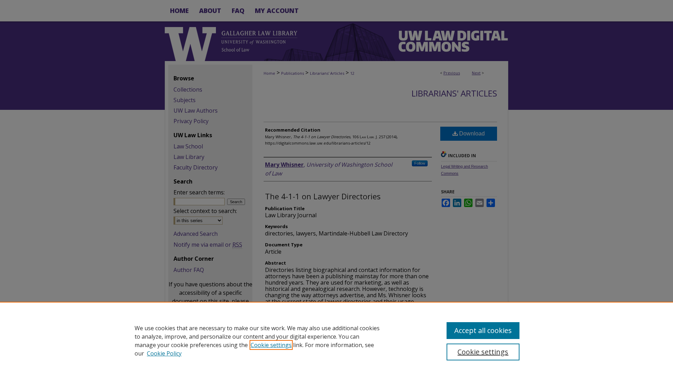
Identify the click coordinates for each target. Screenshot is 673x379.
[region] (336, 340)
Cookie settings (271, 345)
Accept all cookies (483, 330)
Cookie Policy (164, 353)
